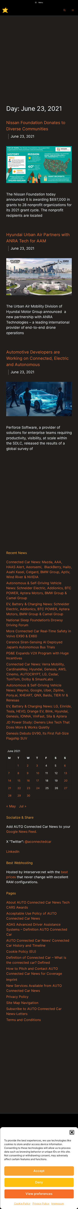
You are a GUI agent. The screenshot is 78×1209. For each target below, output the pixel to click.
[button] (72, 1132)
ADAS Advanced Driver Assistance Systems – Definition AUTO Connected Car (36, 929)
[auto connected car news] (5, 10)
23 (28, 788)
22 (19, 788)
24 (38, 788)
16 (28, 780)
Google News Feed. (21, 831)
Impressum (57, 1203)
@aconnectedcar (38, 841)
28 (9, 795)
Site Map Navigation (22, 1003)
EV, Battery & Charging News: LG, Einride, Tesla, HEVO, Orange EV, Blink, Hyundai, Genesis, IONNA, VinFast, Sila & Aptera (39, 711)
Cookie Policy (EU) (21, 951)
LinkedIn (12, 851)
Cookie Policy (22, 1203)
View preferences (39, 1194)
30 (28, 795)
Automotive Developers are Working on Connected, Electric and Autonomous (37, 358)
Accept (39, 1171)
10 (37, 773)
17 (37, 780)
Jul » (22, 806)
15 (18, 780)
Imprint (11, 979)
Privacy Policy (40, 1203)
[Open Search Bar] (64, 10)
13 (65, 773)
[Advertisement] (39, 56)
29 (19, 795)
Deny (39, 1182)
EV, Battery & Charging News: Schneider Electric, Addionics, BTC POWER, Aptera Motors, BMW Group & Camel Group (37, 609)
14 (9, 780)
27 (65, 788)
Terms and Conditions (23, 1020)
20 (65, 780)
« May (11, 806)
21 (9, 788)
